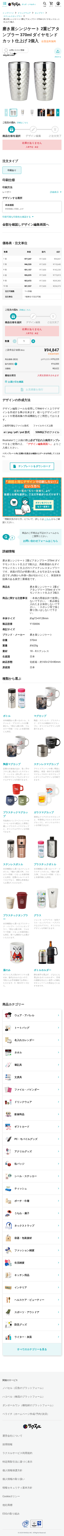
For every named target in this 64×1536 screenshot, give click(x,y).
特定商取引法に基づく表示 (17, 1461)
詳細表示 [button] (54, 192)
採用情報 (7, 1444)
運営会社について (12, 1435)
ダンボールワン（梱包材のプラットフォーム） (28, 1405)
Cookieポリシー (11, 1496)
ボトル (7, 715)
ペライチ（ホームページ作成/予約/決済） (25, 1413)
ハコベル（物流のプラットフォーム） (23, 1396)
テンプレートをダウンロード (34, 466)
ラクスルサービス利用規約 (17, 1453)
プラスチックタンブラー (15, 917)
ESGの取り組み (11, 1513)
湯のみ (7, 970)
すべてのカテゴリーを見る (32, 1349)
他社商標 (7, 1505)
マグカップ (40, 715)
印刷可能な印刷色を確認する (16, 217)
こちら (47, 519)
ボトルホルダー (42, 970)
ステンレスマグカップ (46, 764)
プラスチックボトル (45, 864)
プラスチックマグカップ (15, 814)
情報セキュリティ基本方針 (17, 1487)
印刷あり (12, 170)
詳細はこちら (22, 123)
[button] (58, 51)
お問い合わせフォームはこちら (40, 540)
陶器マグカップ (12, 764)
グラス (37, 915)
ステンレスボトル (13, 864)
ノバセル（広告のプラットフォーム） (23, 1387)
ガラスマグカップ (44, 812)
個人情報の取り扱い (13, 1479)
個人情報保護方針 (12, 1470)
